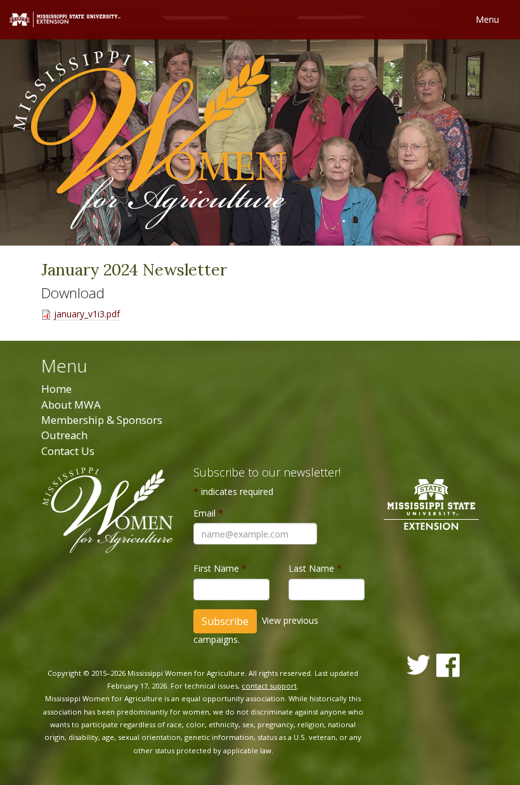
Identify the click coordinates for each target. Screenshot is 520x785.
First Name (220, 568)
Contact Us (67, 451)
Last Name (315, 568)
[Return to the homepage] (150, 142)
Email (208, 513)
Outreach (64, 435)
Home (56, 388)
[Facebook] (448, 665)
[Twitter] (418, 665)
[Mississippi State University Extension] (65, 19)
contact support (269, 685)
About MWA (71, 404)
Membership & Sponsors (101, 419)
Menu (487, 19)
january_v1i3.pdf (87, 314)
